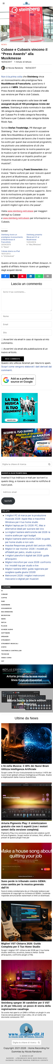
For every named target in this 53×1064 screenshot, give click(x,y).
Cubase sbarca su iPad (10, 251)
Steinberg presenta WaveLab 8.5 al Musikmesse (34, 237)
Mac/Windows (7, 612)
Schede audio (7, 629)
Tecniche (5, 654)
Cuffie (4, 597)
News (4, 44)
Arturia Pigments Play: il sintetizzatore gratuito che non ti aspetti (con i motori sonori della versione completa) (24, 826)
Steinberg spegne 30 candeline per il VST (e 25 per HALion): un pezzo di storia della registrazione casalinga (26, 1005)
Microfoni (5, 615)
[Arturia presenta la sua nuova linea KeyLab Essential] (26, 676)
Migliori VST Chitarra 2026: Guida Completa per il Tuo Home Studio (21, 945)
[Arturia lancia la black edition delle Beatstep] (26, 701)
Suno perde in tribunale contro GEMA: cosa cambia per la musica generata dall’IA (23, 884)
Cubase (4, 594)
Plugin (4, 626)
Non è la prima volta (11, 76)
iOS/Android (6, 608)
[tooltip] (5, 276)
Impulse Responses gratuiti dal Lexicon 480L (28, 545)
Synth (3, 647)
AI (2, 590)
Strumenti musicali (9, 643)
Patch (3, 622)
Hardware (5, 604)
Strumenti (5, 640)
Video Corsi (6, 657)
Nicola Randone (15, 68)
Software (5, 633)
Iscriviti (8, 501)
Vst (2, 661)
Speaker (5, 636)
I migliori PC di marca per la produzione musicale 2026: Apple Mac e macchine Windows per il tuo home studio (25, 518)
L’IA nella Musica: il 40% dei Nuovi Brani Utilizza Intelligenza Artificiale (25, 768)
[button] (49, 464)
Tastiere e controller (11, 650)
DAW (3, 601)
